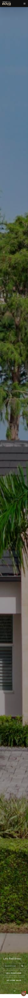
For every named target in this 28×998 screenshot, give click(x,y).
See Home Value (14, 980)
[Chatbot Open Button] (23, 993)
